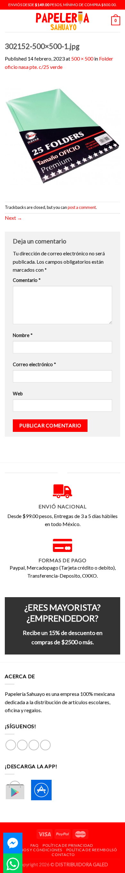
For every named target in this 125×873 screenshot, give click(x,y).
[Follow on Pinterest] (45, 745)
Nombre (23, 335)
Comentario (27, 280)
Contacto (63, 854)
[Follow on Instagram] (22, 745)
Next (13, 218)
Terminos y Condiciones (35, 849)
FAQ (34, 845)
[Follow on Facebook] (10, 745)
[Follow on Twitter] (34, 745)
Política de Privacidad (68, 845)
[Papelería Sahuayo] (62, 21)
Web (18, 393)
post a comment (82, 207)
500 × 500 (82, 58)
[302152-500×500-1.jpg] (62, 136)
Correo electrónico (34, 364)
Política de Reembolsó (91, 849)
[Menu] (9, 21)
